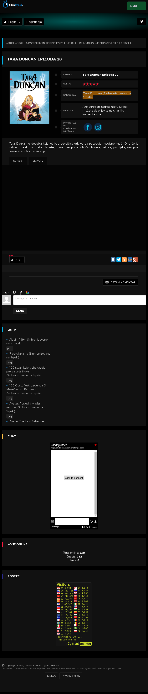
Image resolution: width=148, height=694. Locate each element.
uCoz (118, 668)
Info (17, 259)
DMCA (51, 675)
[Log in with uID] (14, 292)
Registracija (34, 22)
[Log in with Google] (27, 292)
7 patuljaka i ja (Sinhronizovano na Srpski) (28, 355)
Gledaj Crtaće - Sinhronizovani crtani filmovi (35, 43)
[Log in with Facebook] (21, 292)
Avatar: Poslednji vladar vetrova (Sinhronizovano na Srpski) (24, 407)
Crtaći (70, 43)
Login (12, 22)
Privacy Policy (71, 675)
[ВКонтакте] (113, 259)
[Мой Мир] (130, 259)
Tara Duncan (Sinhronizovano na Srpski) (103, 43)
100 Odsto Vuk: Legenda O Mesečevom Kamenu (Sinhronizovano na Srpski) (26, 389)
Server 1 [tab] (18, 161)
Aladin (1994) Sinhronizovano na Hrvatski (27, 341)
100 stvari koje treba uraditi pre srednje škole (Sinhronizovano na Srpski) (25, 371)
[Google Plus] (135, 259)
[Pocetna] (13, 7)
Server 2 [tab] (38, 161)
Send (20, 311)
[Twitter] (118, 259)
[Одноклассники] (124, 259)
